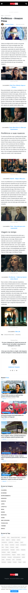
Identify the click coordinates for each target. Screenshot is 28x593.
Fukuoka (12, 547)
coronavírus (4, 542)
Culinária (4, 490)
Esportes (3, 498)
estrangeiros (23, 544)
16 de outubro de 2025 (12, 439)
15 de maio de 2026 (11, 398)
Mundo (3, 512)
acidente (3, 537)
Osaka (23, 554)
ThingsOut (4, 398)
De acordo (14, 591)
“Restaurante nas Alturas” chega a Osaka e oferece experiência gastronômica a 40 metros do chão (14, 457)
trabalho (9, 562)
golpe (17, 547)
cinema (18, 539)
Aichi (8, 537)
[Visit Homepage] (14, 4)
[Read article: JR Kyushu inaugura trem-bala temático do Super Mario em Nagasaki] (14, 407)
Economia (4, 493)
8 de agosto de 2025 (12, 481)
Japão (3, 504)
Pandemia (4, 557)
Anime (3, 539)
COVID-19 (11, 542)
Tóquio (19, 562)
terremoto (4, 562)
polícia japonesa (16, 557)
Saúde (3, 517)
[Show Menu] (1, 4)
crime (21, 542)
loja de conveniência (6, 554)
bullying (13, 539)
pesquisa (9, 557)
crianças (17, 542)
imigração (23, 549)
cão (2, 544)
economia (12, 544)
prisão (23, 557)
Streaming (18, 334)
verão (24, 562)
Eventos (3, 501)
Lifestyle (4, 506)
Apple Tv (8, 539)
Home (2, 15)
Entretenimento (8, 15)
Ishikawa (3, 552)
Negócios (3, 514)
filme (3, 547)
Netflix (18, 554)
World (3, 528)
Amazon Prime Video (9, 334)
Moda (2, 509)
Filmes (7, 547)
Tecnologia (4, 523)
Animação (24, 537)
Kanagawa (14, 552)
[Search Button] (26, 4)
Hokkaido (13, 549)
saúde (3, 559)
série (13, 559)
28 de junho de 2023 (20, 24)
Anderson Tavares (9, 24)
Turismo (3, 525)
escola (17, 544)
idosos (17, 549)
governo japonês (5, 549)
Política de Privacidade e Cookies (19, 589)
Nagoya (13, 554)
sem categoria (5, 520)
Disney (6, 544)
